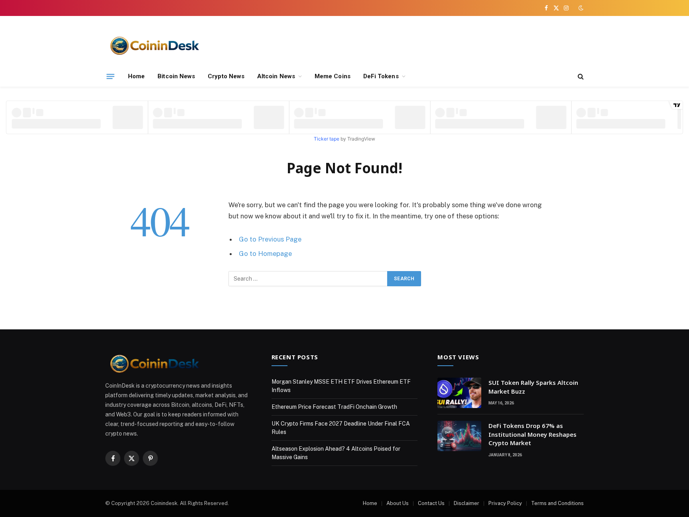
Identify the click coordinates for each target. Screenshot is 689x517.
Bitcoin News (176, 76)
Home (136, 76)
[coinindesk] (155, 45)
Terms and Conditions (557, 503)
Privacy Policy (505, 503)
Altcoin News (276, 76)
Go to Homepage (265, 254)
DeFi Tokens (381, 76)
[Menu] (110, 76)
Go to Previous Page (270, 239)
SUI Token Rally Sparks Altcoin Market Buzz (533, 386)
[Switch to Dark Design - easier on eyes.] (580, 8)
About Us (397, 503)
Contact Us (431, 503)
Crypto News (226, 76)
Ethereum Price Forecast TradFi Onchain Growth (334, 407)
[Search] (580, 76)
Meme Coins (332, 76)
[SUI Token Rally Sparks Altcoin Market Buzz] (459, 393)
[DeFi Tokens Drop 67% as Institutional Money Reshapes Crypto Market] (459, 436)
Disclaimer (466, 503)
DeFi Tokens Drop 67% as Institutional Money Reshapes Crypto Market (532, 434)
